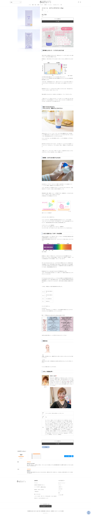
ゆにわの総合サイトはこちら (45, 506)
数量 (42, 9)
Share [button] (46, 447)
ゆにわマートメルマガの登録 (59, 511)
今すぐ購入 (58, 21)
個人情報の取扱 (43, 511)
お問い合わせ (48, 511)
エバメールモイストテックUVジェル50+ (54, 315)
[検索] (20, 2)
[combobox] (15, 2)
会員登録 (52, 511)
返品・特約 (38, 511)
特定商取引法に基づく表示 (31, 511)
